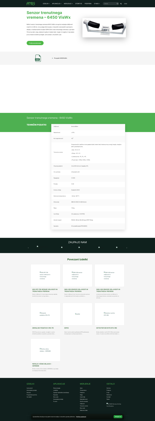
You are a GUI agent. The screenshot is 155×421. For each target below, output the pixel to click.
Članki (108, 399)
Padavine (82, 392)
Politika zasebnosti (81, 416)
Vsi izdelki (29, 397)
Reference (109, 394)
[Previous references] (28, 247)
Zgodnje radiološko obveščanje (61, 392)
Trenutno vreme (84, 406)
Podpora (88, 3)
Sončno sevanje (84, 401)
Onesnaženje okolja (58, 399)
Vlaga (81, 394)
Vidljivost (82, 403)
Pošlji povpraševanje (35, 43)
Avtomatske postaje (32, 390)
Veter (81, 388)
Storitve (78, 3)
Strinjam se (118, 416)
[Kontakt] (121, 3)
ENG (125, 4)
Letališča (55, 390)
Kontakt (109, 397)
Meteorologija (56, 388)
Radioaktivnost (84, 399)
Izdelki (45, 3)
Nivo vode (55, 397)
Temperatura (83, 390)
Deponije (55, 394)
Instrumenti (30, 388)
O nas (96, 3)
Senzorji (29, 392)
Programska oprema (32, 394)
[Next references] (126, 247)
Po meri (55, 401)
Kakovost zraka (83, 410)
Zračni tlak (82, 397)
